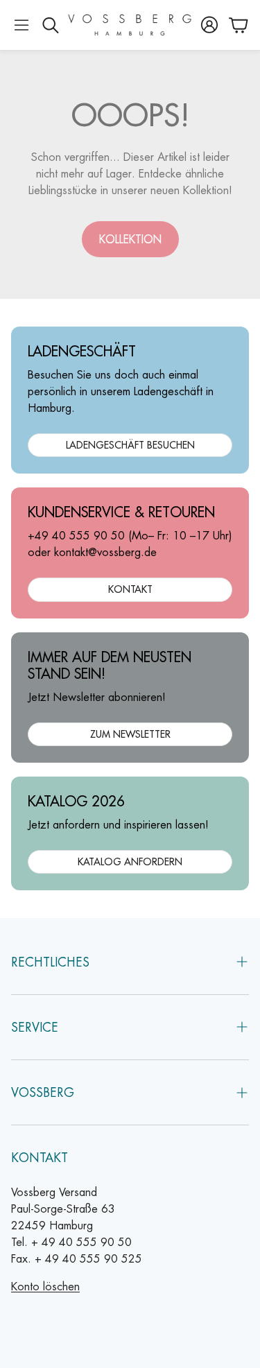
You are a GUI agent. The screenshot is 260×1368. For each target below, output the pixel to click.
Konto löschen (45, 1286)
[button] (21, 25)
